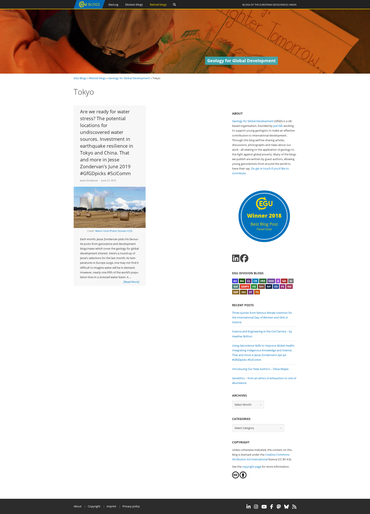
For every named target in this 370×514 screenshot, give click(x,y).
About (78, 506)
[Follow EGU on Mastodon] (279, 506)
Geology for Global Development (129, 78)
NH (261, 286)
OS (276, 286)
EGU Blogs (80, 78)
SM (289, 286)
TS (257, 292)
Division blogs (134, 4)
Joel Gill (277, 126)
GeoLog (113, 4)
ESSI (271, 281)
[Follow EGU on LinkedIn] (248, 506)
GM (235, 286)
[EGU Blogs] (89, 8)
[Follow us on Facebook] (244, 258)
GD (284, 281)
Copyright (94, 506)
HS (254, 286)
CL (248, 281)
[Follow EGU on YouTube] (264, 506)
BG (242, 281)
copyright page (251, 467)
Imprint (111, 506)
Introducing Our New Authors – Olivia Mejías (260, 369)
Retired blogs (158, 4)
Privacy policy (131, 506)
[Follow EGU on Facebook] (271, 506)
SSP (235, 292)
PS (282, 286)
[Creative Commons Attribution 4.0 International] (235, 477)
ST (250, 292)
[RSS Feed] (294, 506)
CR (255, 281)
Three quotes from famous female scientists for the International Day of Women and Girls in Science (262, 317)
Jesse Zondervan (89, 180)
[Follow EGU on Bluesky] (286, 506)
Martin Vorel (102, 230)
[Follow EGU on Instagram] (256, 506)
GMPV (245, 286)
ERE (262, 281)
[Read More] (131, 282)
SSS (243, 292)
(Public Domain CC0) (121, 230)
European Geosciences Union (278, 4)
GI (290, 281)
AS (235, 281)
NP (269, 286)
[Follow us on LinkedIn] (235, 258)
